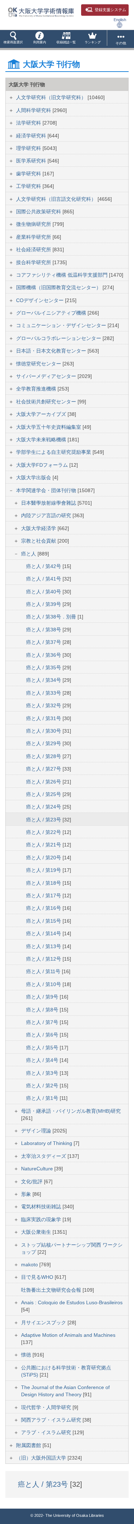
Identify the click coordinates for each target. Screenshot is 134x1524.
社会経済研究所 (34, 249)
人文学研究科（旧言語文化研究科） (57, 199)
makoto (30, 1264)
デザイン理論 (37, 1131)
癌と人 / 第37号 (44, 642)
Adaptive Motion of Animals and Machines (68, 1335)
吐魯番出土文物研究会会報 (52, 1290)
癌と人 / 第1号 (43, 1098)
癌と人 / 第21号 (44, 845)
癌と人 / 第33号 (44, 693)
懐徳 (27, 1355)
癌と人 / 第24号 (44, 807)
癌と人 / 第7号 (43, 1022)
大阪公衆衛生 (37, 1232)
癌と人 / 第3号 (43, 1073)
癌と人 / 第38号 (44, 629)
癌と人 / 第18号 (44, 883)
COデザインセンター (40, 300)
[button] (13, 39)
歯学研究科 (29, 173)
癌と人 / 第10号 (44, 984)
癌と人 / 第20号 (44, 857)
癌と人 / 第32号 (44, 705)
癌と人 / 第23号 (44, 819)
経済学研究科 (32, 136)
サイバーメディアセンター (47, 376)
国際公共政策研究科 (39, 211)
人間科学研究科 (34, 110)
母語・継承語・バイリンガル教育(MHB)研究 (71, 1111)
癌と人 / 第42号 (44, 566)
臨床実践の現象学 (42, 1219)
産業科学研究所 (34, 237)
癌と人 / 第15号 (44, 921)
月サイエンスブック (44, 1322)
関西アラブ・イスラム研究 (52, 1420)
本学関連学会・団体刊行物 (47, 490)
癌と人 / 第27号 (44, 769)
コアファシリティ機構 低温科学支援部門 (62, 275)
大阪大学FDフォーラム (42, 465)
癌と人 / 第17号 (44, 895)
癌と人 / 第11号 (44, 971)
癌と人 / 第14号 (44, 933)
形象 (27, 1194)
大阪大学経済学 (39, 528)
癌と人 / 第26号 (44, 782)
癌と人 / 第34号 (44, 680)
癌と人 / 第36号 (44, 655)
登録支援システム (110, 10)
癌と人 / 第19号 (44, 870)
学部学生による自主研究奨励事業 (54, 452)
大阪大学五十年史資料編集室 (49, 427)
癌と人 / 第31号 (44, 718)
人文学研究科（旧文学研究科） (52, 97)
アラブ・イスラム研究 (47, 1432)
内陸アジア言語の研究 (47, 515)
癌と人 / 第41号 (44, 579)
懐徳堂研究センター (39, 364)
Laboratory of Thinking (47, 1143)
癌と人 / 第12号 (44, 959)
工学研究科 (29, 186)
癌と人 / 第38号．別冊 (52, 617)
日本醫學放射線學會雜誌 (49, 503)
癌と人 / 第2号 (43, 1085)
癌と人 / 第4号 (43, 1060)
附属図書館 (29, 1445)
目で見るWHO (38, 1277)
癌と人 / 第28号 (44, 756)
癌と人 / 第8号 (43, 1010)
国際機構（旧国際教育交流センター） (59, 287)
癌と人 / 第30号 (44, 731)
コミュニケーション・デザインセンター (62, 325)
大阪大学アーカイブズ (42, 414)
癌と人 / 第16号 (44, 908)
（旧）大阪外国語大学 (42, 1458)
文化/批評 (32, 1181)
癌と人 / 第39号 (44, 604)
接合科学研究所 (34, 262)
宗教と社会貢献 (39, 541)
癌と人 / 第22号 (44, 832)
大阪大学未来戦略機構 (42, 439)
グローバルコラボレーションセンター (59, 338)
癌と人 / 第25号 (44, 794)
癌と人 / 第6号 (43, 1035)
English (120, 20)
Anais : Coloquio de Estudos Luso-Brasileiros (72, 1302)
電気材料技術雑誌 (42, 1206)
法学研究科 (29, 123)
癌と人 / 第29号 (44, 743)
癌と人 (29, 554)
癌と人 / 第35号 (44, 667)
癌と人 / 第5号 (43, 1047)
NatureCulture (37, 1168)
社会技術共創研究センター (47, 401)
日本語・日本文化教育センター (52, 351)
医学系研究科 (32, 161)
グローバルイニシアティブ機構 (52, 313)
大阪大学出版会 (34, 477)
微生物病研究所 (34, 224)
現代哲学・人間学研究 (47, 1407)
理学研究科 (29, 148)
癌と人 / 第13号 (44, 946)
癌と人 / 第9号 (43, 997)
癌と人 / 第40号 (44, 591)
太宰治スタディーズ (44, 1156)
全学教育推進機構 (37, 389)
